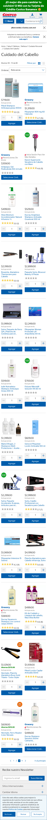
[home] (9, 15)
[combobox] (20, 21)
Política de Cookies (16, 809)
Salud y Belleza (13, 46)
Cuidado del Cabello (11, 49)
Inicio (3, 46)
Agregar (11, 123)
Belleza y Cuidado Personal (31, 46)
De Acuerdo (9, 814)
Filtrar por (31, 63)
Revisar (23, 814)
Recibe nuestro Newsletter (18, 769)
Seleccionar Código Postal (36, 122)
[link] (11, 97)
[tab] (23, 786)
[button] (41, 21)
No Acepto (38, 814)
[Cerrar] (44, 28)
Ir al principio (40, 760)
